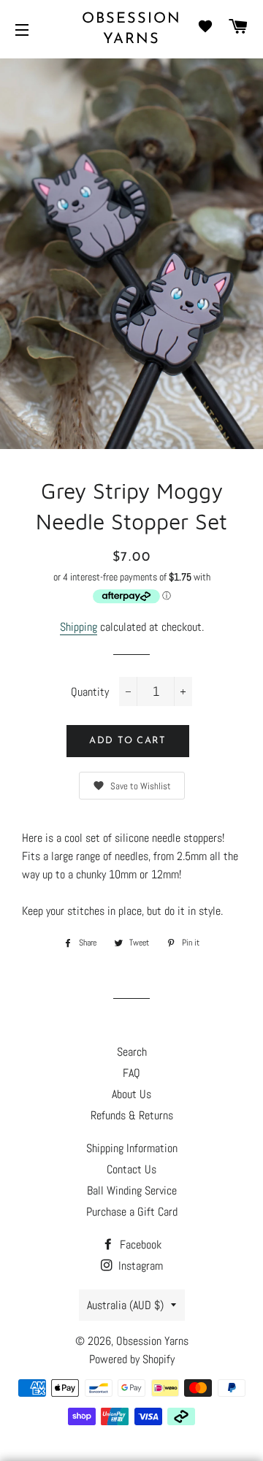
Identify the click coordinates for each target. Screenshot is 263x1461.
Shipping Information (132, 1148)
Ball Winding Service (132, 1190)
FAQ (131, 1073)
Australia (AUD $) (125, 1305)
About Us (131, 1094)
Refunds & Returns (132, 1115)
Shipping (78, 626)
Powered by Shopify (132, 1359)
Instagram (139, 1265)
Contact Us (131, 1169)
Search (132, 1051)
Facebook (139, 1244)
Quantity (90, 691)
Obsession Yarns (131, 29)
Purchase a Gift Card (132, 1211)
